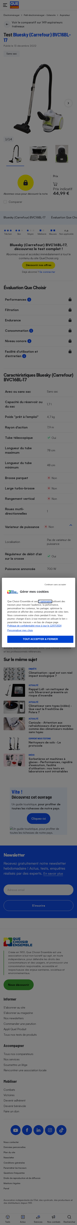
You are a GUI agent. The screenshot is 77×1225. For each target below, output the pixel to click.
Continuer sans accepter (55, 584)
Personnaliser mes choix (20, 630)
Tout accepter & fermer (40, 639)
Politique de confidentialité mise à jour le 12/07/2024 (34, 625)
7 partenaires (45, 601)
